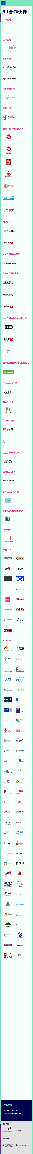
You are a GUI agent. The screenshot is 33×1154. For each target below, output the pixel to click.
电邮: (13, 1113)
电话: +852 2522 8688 (11, 1110)
